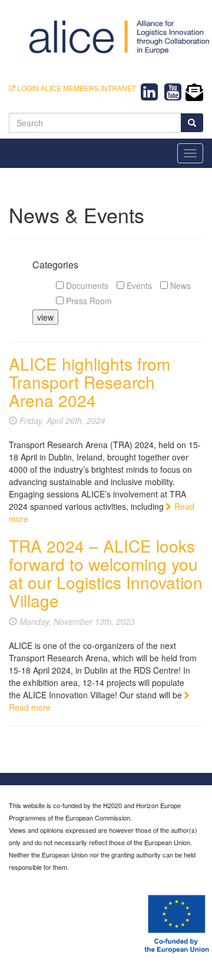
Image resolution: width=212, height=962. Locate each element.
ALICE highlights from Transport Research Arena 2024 (89, 382)
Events (138, 285)
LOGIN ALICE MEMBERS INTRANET (75, 88)
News (179, 285)
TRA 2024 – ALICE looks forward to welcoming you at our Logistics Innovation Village (106, 572)
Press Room (88, 301)
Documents (86, 285)
